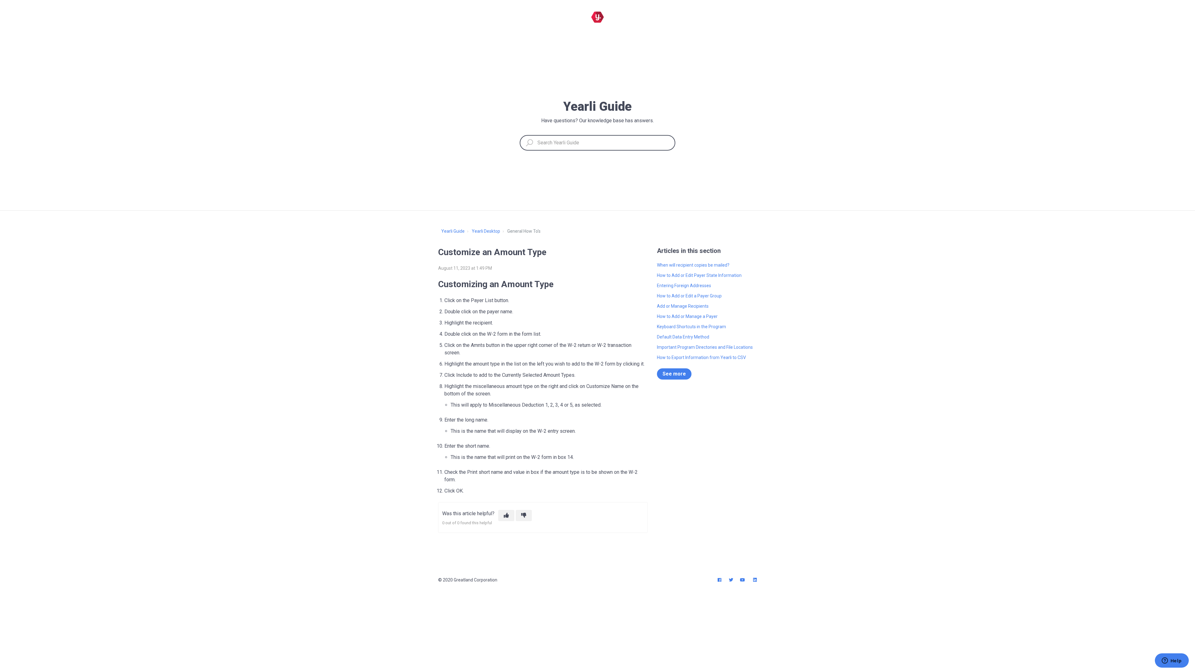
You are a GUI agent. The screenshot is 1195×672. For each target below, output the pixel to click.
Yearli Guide (453, 231)
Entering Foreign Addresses (684, 285)
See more (674, 374)
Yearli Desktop (486, 231)
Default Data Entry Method (683, 336)
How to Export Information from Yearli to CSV (701, 357)
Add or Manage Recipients (683, 306)
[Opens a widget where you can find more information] (1172, 661)
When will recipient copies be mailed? (693, 265)
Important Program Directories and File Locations (705, 347)
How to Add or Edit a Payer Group (689, 295)
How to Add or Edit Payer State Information (699, 275)
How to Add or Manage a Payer (687, 316)
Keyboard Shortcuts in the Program (691, 326)
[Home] (597, 17)
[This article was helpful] (506, 515)
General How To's (524, 231)
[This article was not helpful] (524, 515)
